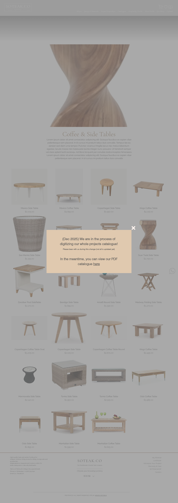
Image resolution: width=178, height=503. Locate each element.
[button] (133, 228)
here (96, 264)
